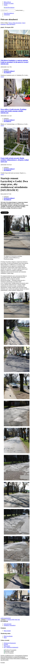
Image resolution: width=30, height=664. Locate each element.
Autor (23, 23)
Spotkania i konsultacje (10, 625)
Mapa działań (7, 630)
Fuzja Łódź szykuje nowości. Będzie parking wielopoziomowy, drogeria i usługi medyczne (15, 159)
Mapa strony (7, 646)
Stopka (5, 4)
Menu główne (7, 2)
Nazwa (10, 23)
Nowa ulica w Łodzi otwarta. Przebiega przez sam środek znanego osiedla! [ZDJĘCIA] (13, 111)
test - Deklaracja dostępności (11, 647)
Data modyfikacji (10, 24)
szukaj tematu (19, 10)
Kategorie (3, 24)
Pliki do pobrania (8, 636)
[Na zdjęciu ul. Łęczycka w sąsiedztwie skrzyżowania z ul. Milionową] (16, 371)
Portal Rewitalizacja (9, 13)
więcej (2, 76)
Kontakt (6, 644)
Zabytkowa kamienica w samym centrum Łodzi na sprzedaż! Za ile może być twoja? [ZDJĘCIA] (14, 62)
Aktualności (7, 14)
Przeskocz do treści (9, 3)
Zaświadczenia (7, 624)
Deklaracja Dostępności (10, 643)
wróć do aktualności (6, 618)
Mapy (5, 637)
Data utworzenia (17, 23)
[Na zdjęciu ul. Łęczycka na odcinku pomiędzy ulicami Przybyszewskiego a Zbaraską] (16, 534)
